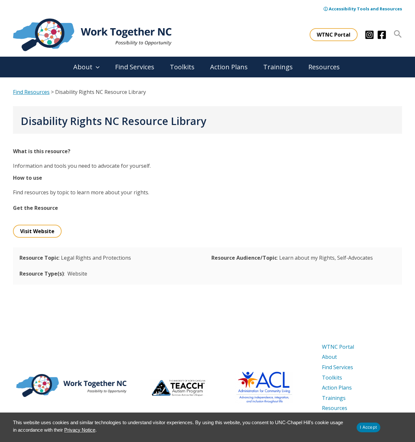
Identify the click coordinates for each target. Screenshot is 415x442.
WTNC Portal (338, 346)
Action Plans (229, 66)
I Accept (368, 427)
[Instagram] (369, 34)
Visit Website (37, 231)
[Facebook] (381, 34)
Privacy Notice (79, 430)
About (82, 66)
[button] (334, 34)
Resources (324, 66)
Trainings (278, 66)
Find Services (134, 66)
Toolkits (182, 66)
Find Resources (31, 92)
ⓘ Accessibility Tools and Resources (363, 9)
